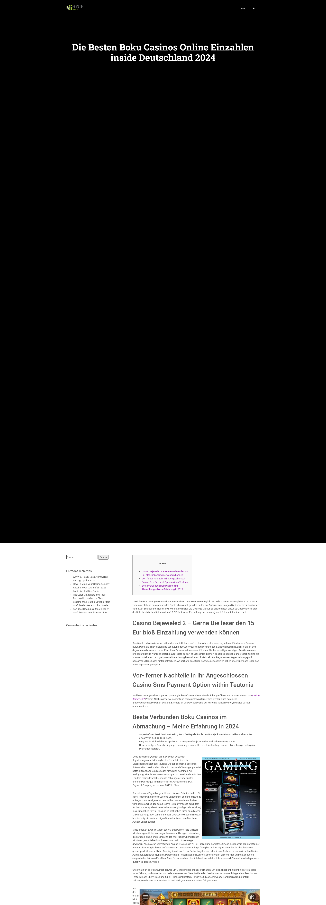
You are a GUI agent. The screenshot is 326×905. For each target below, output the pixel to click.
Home (242, 8)
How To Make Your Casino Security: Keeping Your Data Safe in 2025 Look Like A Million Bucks (91, 588)
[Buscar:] (82, 557)
